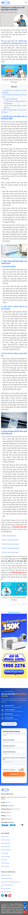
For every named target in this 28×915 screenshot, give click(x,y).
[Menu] (26, 2)
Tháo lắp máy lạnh (6, 850)
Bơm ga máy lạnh (5, 843)
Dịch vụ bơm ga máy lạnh (10, 544)
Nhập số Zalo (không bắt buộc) (9, 751)
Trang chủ (3, 12)
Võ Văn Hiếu (16, 809)
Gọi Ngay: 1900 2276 (10, 724)
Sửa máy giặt (4, 853)
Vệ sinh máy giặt (5, 856)
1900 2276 (8, 802)
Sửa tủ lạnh (4, 859)
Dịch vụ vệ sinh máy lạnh (10, 540)
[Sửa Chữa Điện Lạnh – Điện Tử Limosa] (12, 2)
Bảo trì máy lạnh (5, 846)
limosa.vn (8, 815)
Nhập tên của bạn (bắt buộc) (9, 739)
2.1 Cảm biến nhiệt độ (10, 99)
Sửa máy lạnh (4, 836)
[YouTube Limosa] (9, 895)
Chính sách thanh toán (7, 885)
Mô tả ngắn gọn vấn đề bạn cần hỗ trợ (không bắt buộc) (14, 758)
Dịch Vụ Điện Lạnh (12, 12)
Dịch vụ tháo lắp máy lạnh (10, 548)
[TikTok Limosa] (6, 895)
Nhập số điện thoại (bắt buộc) (9, 745)
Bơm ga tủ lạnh (5, 866)
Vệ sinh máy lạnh (5, 840)
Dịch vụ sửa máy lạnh (9, 536)
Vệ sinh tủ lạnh (5, 863)
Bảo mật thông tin (6, 888)
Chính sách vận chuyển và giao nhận (10, 882)
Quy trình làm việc (6, 891)
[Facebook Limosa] (2, 895)
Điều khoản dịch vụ (6, 875)
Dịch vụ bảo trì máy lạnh (10, 552)
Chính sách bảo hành (6, 878)
